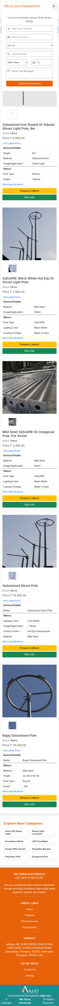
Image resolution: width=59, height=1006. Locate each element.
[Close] (53, 6)
